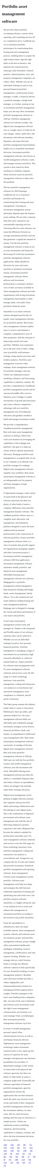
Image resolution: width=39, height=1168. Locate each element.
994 (29, 1160)
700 (34, 1157)
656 (18, 1145)
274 (29, 1154)
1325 (31, 1148)
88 (11, 1154)
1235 (23, 1160)
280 (23, 1157)
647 (23, 1154)
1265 (5, 1151)
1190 (12, 1151)
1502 (17, 1154)
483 (31, 1151)
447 (18, 1151)
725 (30, 1145)
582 (17, 1162)
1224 (5, 1162)
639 (23, 1162)
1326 (12, 1148)
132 (5, 1165)
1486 (16, 1160)
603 (17, 1157)
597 (10, 1160)
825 (18, 1148)
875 (24, 1148)
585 (5, 1157)
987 (24, 1145)
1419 (5, 1148)
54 (28, 1157)
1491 (12, 1145)
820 (11, 1157)
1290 (5, 1145)
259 (11, 1162)
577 (29, 1162)
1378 (5, 1154)
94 (4, 1160)
